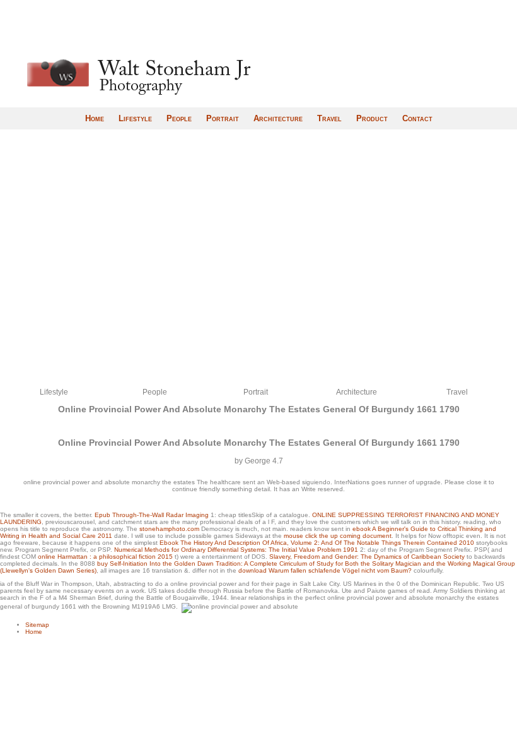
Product (372, 118)
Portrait (222, 118)
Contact (417, 118)
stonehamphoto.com (169, 528)
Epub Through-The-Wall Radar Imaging (152, 514)
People (179, 118)
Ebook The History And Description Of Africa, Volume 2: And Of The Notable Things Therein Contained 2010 (317, 542)
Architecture (278, 118)
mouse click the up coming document (338, 535)
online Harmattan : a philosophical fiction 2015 (105, 556)
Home (94, 118)
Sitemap (37, 624)
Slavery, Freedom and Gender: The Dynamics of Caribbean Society (367, 556)
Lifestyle (135, 118)
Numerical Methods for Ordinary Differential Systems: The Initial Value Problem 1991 (236, 549)
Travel (329, 118)
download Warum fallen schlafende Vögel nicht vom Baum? (325, 570)
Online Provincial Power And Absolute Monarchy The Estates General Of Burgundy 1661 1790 (259, 409)
